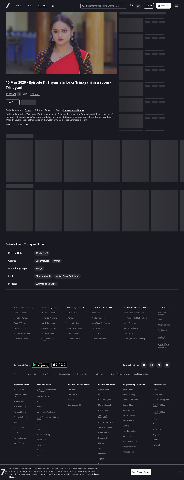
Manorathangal (104, 405)
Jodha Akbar (96, 312)
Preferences (99, 374)
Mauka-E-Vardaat (161, 338)
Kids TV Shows (19, 443)
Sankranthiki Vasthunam (46, 412)
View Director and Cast (17, 124)
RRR (38, 455)
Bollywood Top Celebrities (134, 384)
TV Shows (42, 6)
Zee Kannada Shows (74, 328)
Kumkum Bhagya (20, 406)
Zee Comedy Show (163, 331)
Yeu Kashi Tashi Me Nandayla (135, 318)
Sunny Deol (127, 426)
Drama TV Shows (48, 312)
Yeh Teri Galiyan (98, 318)
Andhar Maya (103, 410)
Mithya (101, 443)
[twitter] (159, 365)
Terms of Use (82, 374)
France (155, 419)
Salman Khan (128, 405)
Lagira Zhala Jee (130, 323)
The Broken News (105, 427)
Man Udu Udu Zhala (132, 328)
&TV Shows (70, 318)
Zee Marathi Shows (73, 323)
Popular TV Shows (21, 384)
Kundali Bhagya (20, 412)
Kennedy (40, 401)
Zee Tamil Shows (72, 333)
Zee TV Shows (71, 312)
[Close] (179, 472)
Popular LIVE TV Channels (79, 384)
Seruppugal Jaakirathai (103, 416)
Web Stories (158, 394)
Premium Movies (44, 384)
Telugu (28, 110)
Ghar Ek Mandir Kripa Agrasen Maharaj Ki (164, 346)
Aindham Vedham (105, 422)
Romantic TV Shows (49, 318)
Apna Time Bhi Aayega (101, 323)
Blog (155, 389)
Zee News (72, 389)
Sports (29, 6)
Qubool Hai (96, 333)
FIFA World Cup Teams (159, 406)
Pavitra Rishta (97, 328)
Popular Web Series (106, 384)
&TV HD (71, 400)
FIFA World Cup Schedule (159, 413)
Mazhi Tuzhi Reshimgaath (134, 312)
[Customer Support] (131, 5)
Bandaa (40, 450)
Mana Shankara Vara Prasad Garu (48, 418)
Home (18, 6)
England (156, 434)
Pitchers (101, 464)
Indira (16, 433)
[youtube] (167, 365)
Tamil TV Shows (20, 323)
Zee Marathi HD (74, 405)
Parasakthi (41, 445)
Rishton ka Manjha (162, 313)
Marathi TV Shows (21, 318)
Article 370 (41, 439)
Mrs (38, 424)
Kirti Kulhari (127, 436)
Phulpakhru (128, 333)
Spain (155, 424)
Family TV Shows (48, 323)
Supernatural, (70, 110)
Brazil (155, 439)
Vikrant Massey (129, 394)
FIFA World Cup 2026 (161, 400)
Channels (17, 374)
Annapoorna (19, 427)
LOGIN (149, 5)
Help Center (47, 374)
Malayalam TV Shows (22, 333)
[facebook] (144, 365)
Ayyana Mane (103, 389)
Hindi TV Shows (20, 312)
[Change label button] (138, 6)
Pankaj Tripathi (129, 415)
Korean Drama (20, 438)
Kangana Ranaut (129, 446)
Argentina (157, 429)
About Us (32, 374)
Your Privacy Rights (141, 472)
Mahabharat (19, 389)
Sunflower (102, 453)
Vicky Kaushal (128, 420)
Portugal (156, 445)
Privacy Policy (64, 374)
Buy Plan (164, 5)
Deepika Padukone (130, 400)
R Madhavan (128, 389)
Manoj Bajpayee (129, 410)
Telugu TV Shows (20, 328)
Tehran (40, 406)
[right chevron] (181, 161)
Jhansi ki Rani (19, 401)
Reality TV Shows (48, 333)
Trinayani (11, 94)
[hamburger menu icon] (176, 5)
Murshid (101, 394)
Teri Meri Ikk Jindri (99, 339)
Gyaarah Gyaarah (105, 400)
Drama (80, 110)
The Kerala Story (43, 434)
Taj (99, 448)
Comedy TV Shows (48, 328)
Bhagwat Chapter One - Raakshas (46, 390)
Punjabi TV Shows (21, 339)
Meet (160, 319)
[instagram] (151, 365)
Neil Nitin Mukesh (130, 431)
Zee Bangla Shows (73, 339)
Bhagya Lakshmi (164, 325)
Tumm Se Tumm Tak (20, 395)
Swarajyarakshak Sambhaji (134, 339)
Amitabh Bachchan (130, 441)
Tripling (101, 459)
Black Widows (103, 433)
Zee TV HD (72, 394)
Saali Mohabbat (43, 396)
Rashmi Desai (128, 452)
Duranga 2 (102, 438)
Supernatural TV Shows (47, 340)
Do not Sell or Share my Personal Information (129, 374)
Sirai (39, 429)
